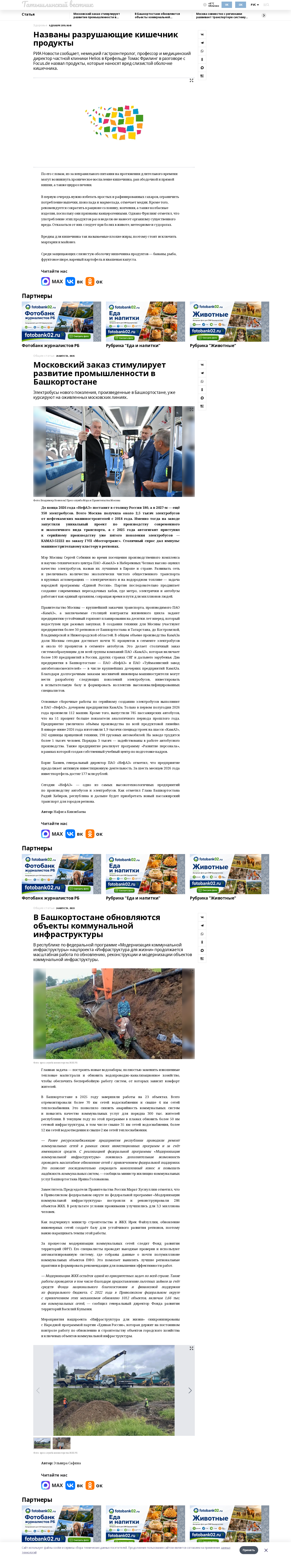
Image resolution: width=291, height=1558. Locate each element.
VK (226, 5)
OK (240, 5)
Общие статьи (43, 356)
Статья (28, 14)
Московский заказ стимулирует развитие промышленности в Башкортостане (96, 15)
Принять (249, 1550)
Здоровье (40, 25)
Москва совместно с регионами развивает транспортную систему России (220, 15)
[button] (190, 1390)
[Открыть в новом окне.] (52, 281)
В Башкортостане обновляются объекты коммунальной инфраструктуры (157, 15)
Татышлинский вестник (57, 4)
